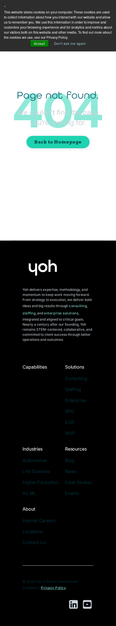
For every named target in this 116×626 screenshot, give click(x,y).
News (71, 471)
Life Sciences (36, 471)
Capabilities (35, 367)
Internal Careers (39, 520)
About (29, 509)
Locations (33, 531)
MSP (70, 433)
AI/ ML (29, 493)
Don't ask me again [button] (70, 43)
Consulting (76, 378)
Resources (76, 449)
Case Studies (78, 482)
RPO (69, 411)
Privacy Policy (53, 588)
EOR (69, 422)
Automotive (34, 460)
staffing (29, 313)
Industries (33, 449)
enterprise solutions (61, 313)
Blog (70, 460)
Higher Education (40, 482)
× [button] (5, 5)
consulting (78, 306)
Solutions (74, 367)
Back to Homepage (58, 142)
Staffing (73, 389)
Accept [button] (39, 43)
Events (72, 493)
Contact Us (34, 542)
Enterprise (75, 400)
